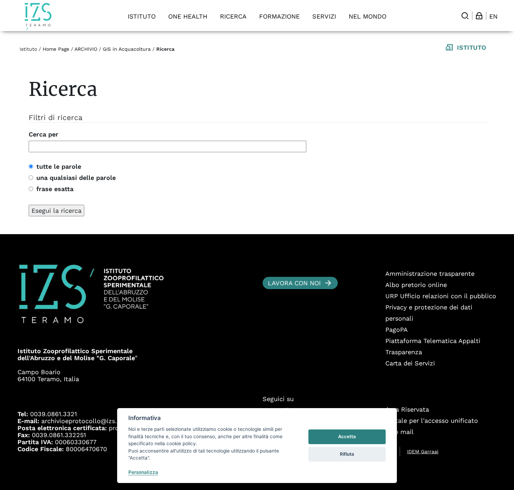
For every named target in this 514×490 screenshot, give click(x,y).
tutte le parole (57, 166)
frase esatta (53, 188)
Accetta (347, 436)
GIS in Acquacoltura (127, 49)
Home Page (56, 49)
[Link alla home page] (38, 16)
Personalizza (143, 472)
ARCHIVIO (85, 49)
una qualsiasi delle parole (74, 177)
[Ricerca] (465, 16)
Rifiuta (347, 454)
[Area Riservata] (479, 16)
